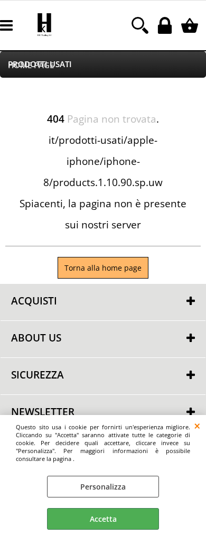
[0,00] (191, 25)
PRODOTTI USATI (40, 64)
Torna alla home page (103, 268)
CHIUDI (197, 425)
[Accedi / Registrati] (166, 25)
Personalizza (103, 487)
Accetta (103, 519)
